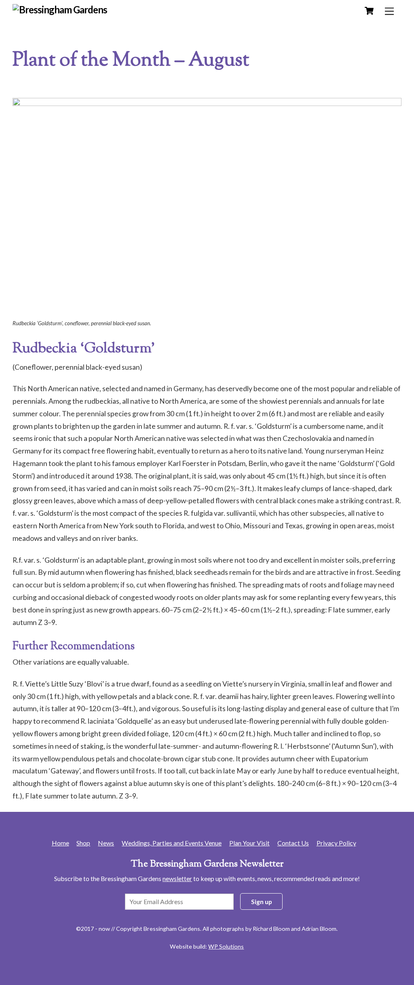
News (106, 843)
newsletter (177, 878)
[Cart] (369, 11)
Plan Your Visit (249, 843)
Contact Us (293, 843)
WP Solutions (226, 946)
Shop (83, 843)
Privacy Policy (336, 843)
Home (60, 843)
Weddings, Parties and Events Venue (172, 843)
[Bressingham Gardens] (60, 9)
